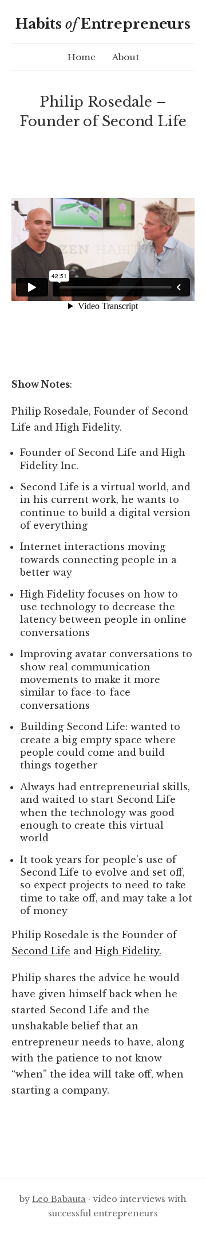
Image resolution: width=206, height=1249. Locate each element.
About (125, 57)
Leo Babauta (59, 1199)
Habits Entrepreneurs (103, 23)
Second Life (40, 951)
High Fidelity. (128, 951)
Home (82, 57)
